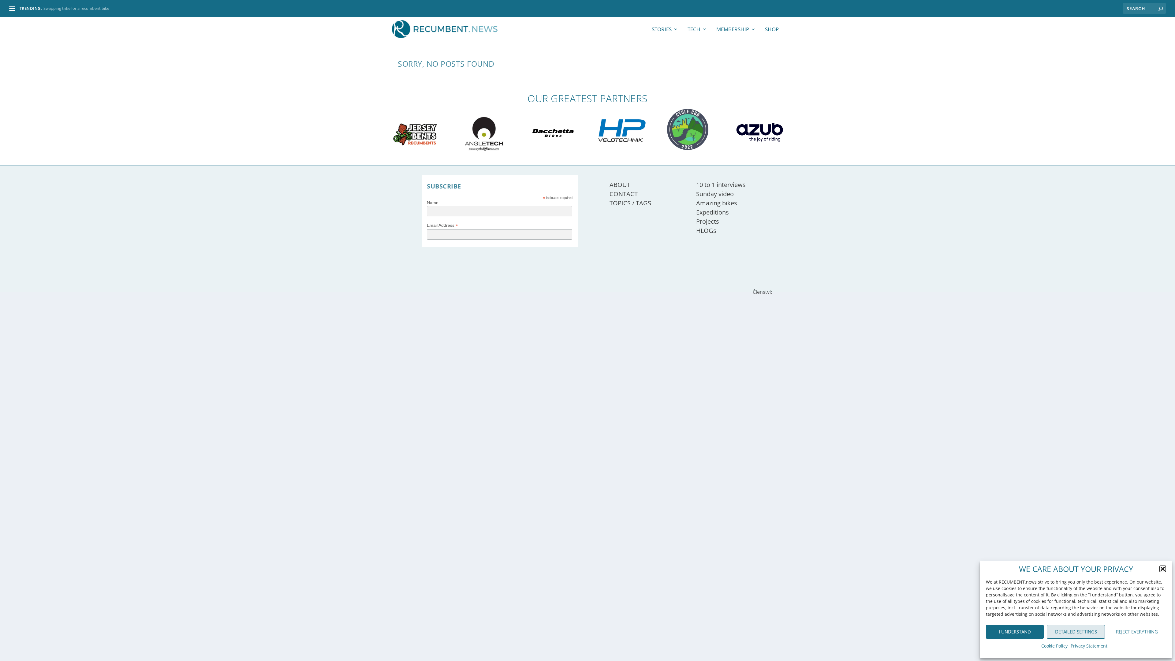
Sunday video (715, 194)
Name (432, 202)
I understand (1015, 632)
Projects (707, 221)
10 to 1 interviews (721, 185)
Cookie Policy (1054, 646)
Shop (772, 30)
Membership (732, 30)
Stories (662, 30)
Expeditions (712, 212)
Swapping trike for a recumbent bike (76, 8)
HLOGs (706, 230)
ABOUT (620, 185)
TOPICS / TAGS (630, 203)
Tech (694, 30)
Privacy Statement (1089, 646)
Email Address (442, 225)
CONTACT (624, 194)
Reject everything (1137, 632)
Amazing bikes (716, 203)
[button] (1163, 569)
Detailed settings (1076, 632)
